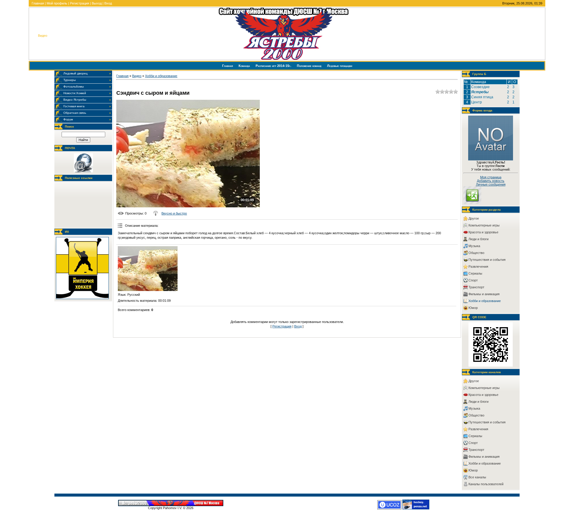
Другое (473, 218)
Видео (136, 76)
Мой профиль (57, 3)
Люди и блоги (478, 239)
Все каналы (477, 477)
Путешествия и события (487, 259)
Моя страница (490, 177)
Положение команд (309, 66)
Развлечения (478, 266)
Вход (108, 3)
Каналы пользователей (485, 484)
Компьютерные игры (484, 225)
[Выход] (472, 203)
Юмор (473, 308)
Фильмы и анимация (484, 294)
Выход (97, 3)
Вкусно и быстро (174, 213)
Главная (38, 3)
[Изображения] (148, 268)
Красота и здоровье (483, 232)
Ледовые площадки (339, 66)
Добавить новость (490, 181)
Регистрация (79, 3)
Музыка (474, 246)
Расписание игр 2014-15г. (274, 66)
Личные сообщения (491, 184)
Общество (476, 253)
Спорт (473, 280)
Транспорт (476, 287)
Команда (245, 66)
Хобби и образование (161, 76)
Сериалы (475, 273)
